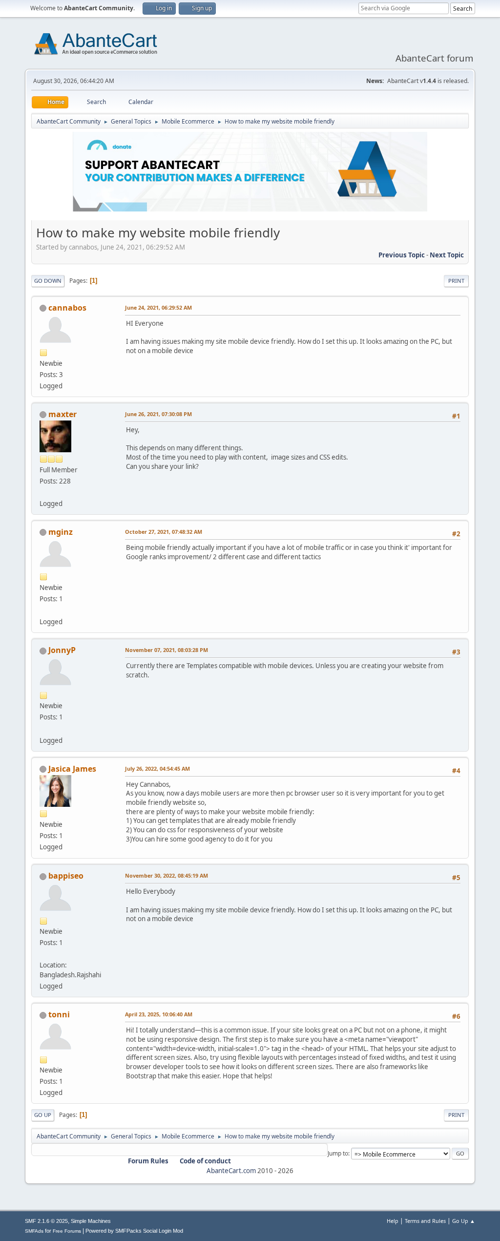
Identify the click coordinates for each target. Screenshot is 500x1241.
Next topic (447, 255)
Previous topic (401, 255)
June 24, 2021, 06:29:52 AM (158, 307)
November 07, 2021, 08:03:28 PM (166, 649)
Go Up (42, 1114)
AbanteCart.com (231, 1170)
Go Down (48, 280)
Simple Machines (91, 1221)
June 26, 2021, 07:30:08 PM (158, 414)
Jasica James (72, 768)
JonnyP (62, 650)
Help (392, 1220)
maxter (62, 414)
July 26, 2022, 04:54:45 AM (157, 768)
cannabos (67, 307)
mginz (60, 531)
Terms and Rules (425, 1220)
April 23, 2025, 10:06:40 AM (158, 1014)
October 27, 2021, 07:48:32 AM (163, 531)
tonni (59, 1014)
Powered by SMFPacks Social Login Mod (134, 1231)
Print (456, 280)
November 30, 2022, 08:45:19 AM (166, 875)
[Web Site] (43, 728)
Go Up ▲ (463, 1220)
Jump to (338, 1153)
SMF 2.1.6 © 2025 (46, 1221)
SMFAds (34, 1231)
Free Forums (67, 1231)
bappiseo (65, 875)
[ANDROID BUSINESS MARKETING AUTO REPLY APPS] (43, 610)
